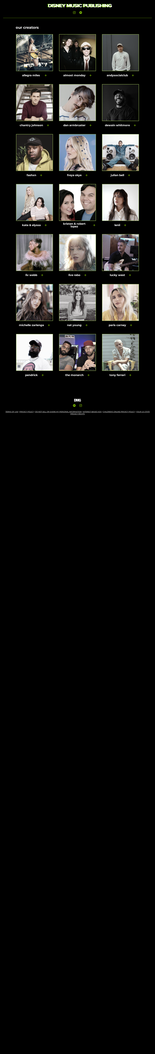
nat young (74, 325)
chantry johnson (31, 125)
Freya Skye (74, 175)
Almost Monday (74, 75)
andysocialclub (117, 75)
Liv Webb (31, 275)
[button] (45, 75)
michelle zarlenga (31, 325)
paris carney (117, 325)
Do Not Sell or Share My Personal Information (58, 412)
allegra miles (31, 75)
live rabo (74, 275)
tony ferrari (117, 375)
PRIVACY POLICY (27, 412)
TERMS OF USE (11, 412)
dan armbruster (74, 125)
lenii (117, 225)
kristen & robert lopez (74, 225)
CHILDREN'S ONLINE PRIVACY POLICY (119, 412)
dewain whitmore (117, 125)
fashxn (31, 175)
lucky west (117, 275)
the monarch (74, 375)
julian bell (117, 175)
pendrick (31, 375)
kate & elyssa (31, 225)
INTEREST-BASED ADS (92, 412)
